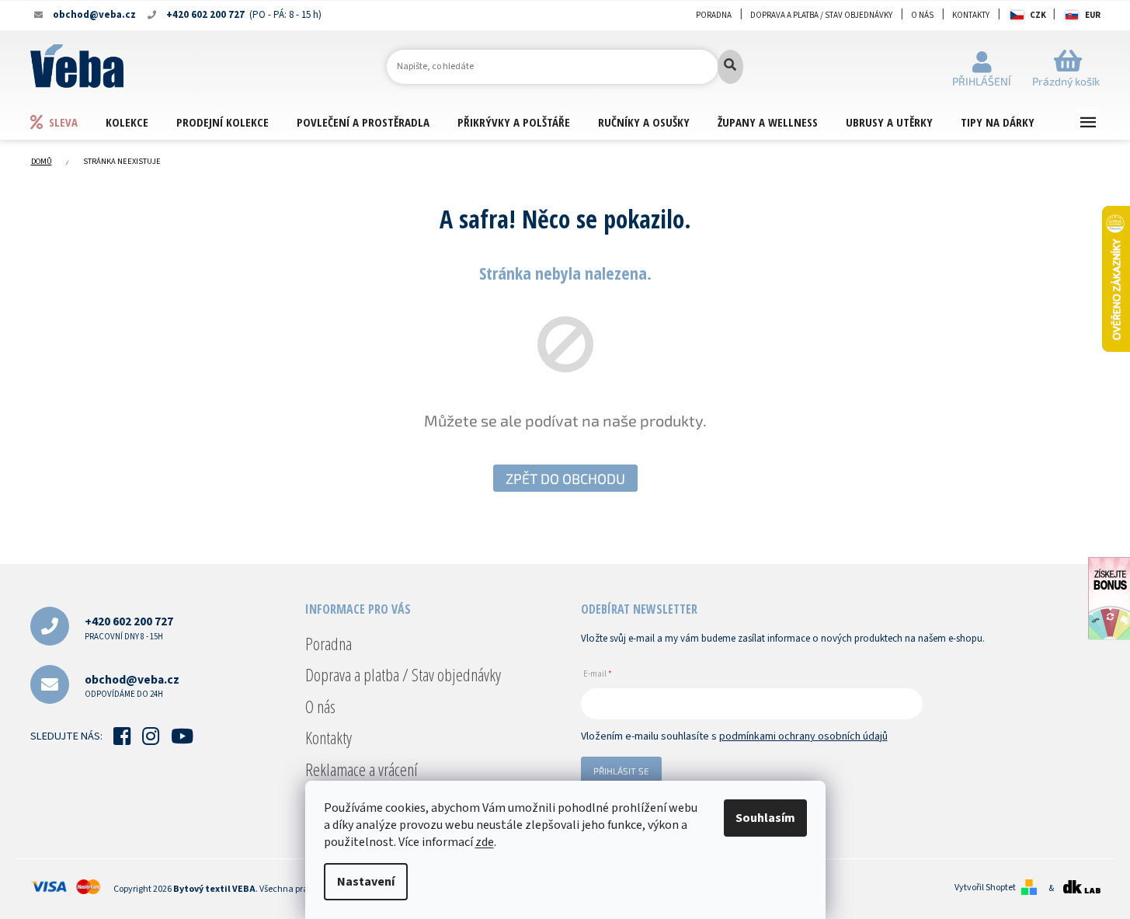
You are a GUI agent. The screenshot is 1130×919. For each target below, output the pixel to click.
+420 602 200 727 (129, 627)
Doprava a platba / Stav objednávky (821, 15)
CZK (1038, 15)
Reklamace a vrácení (361, 769)
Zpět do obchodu (565, 478)
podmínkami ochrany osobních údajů (803, 736)
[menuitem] (67, 121)
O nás (922, 15)
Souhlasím (765, 818)
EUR (1092, 15)
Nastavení (366, 881)
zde (484, 842)
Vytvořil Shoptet (985, 888)
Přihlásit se (621, 770)
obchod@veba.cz (132, 685)
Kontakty (970, 15)
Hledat (730, 67)
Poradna (714, 15)
